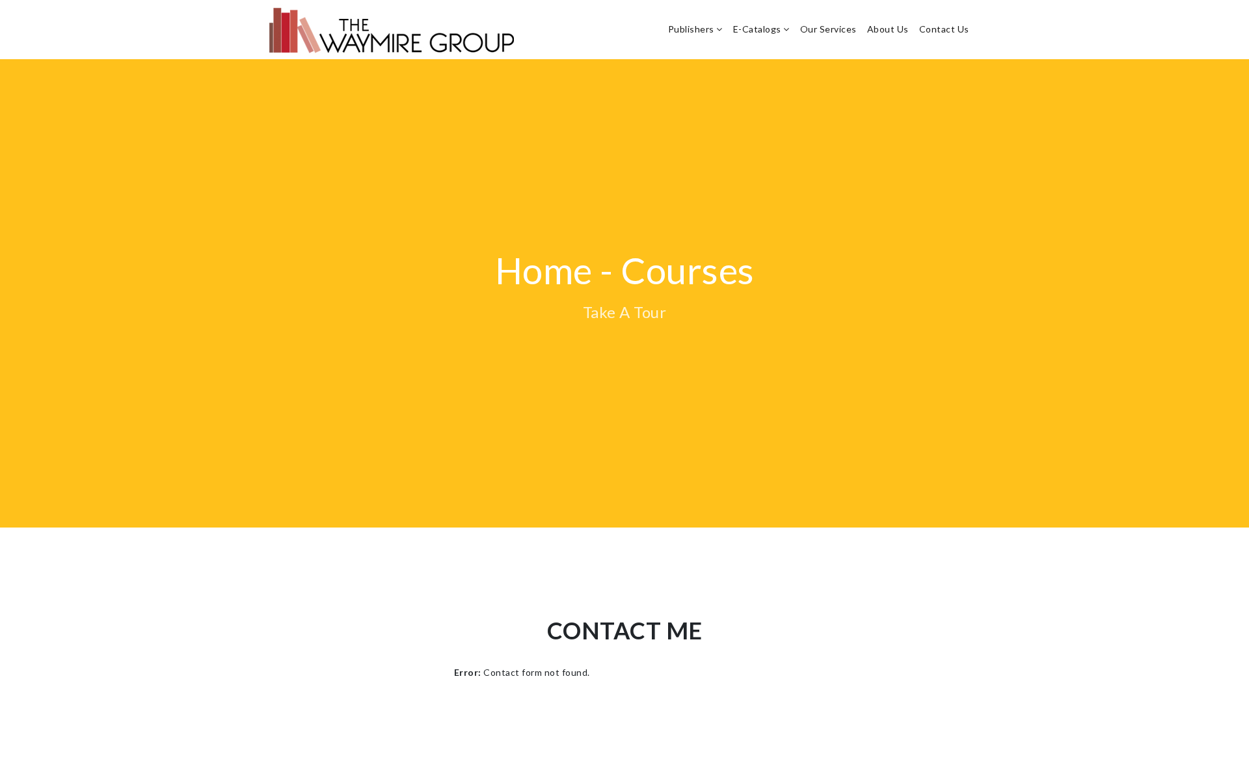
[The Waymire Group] (395, 29)
